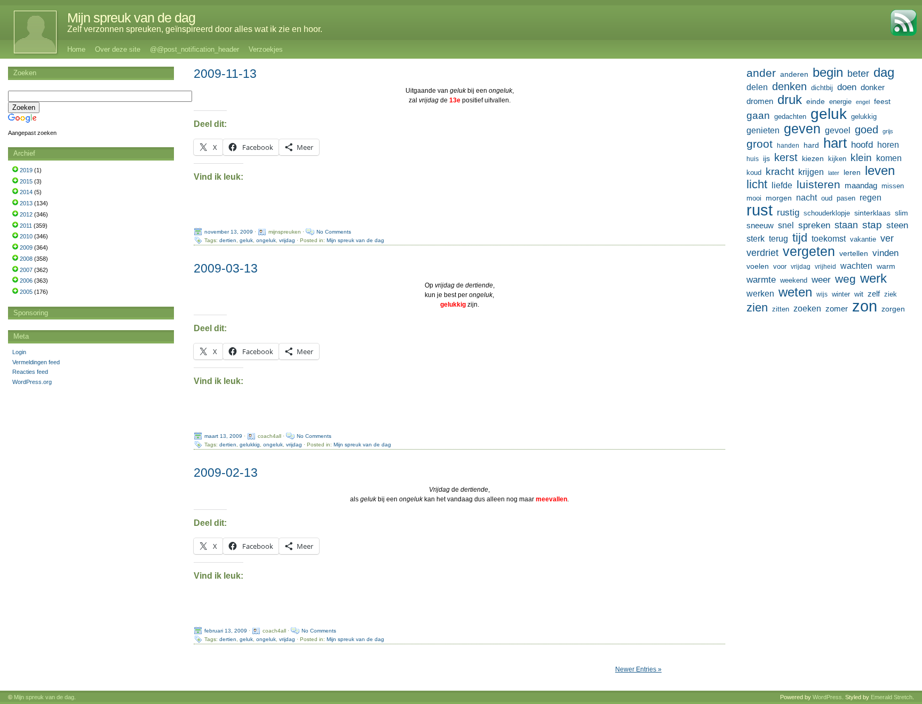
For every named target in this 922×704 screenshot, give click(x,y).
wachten (856, 265)
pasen (846, 198)
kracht (780, 171)
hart (835, 143)
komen (889, 158)
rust (759, 210)
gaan (758, 115)
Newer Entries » (638, 669)
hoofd (862, 145)
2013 (26, 203)
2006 (26, 280)
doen (846, 87)
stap (872, 224)
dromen (759, 101)
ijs (766, 158)
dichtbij (822, 88)
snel (786, 225)
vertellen (853, 253)
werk (873, 278)
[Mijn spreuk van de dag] (29, 32)
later (833, 173)
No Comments (333, 232)
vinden (885, 253)
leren (852, 172)
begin (828, 72)
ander (761, 73)
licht (756, 184)
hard (811, 145)
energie (840, 102)
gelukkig (250, 444)
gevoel (838, 130)
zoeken (807, 308)
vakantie (863, 239)
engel (863, 102)
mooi (753, 198)
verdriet (762, 252)
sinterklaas (872, 213)
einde (815, 101)
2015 (26, 181)
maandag (861, 185)
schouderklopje (827, 213)
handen (788, 145)
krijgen (811, 172)
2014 (26, 192)
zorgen (893, 309)
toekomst (829, 238)
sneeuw (760, 225)
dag (883, 72)
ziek (890, 294)
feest (882, 101)
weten (795, 292)
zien (757, 308)
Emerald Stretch (891, 697)
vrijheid (825, 266)
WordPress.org (32, 382)
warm (886, 266)
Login (19, 352)
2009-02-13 (226, 472)
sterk (755, 238)
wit (858, 294)
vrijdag (287, 240)
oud (826, 198)
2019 (26, 170)
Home (76, 49)
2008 (26, 258)
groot (759, 144)
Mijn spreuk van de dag (131, 17)
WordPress (827, 697)
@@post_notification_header (194, 49)
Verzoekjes (266, 49)
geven (802, 128)
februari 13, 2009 (225, 631)
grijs (888, 131)
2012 (26, 214)
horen (888, 144)
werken (760, 293)
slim (901, 213)
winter (841, 294)
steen (897, 225)
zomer (836, 308)
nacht (806, 197)
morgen (779, 198)
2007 (26, 270)
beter (858, 73)
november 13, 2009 (228, 232)
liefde (782, 185)
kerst (786, 157)
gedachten (790, 117)
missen (892, 186)
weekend (793, 280)
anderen (794, 74)
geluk (246, 240)
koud (753, 173)
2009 (26, 247)
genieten (763, 130)
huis (752, 159)
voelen (757, 266)
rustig (788, 212)
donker (873, 87)
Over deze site (117, 49)
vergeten (809, 251)
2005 (26, 292)
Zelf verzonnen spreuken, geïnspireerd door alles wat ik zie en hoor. (194, 29)
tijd (799, 238)
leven (880, 171)
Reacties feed (30, 372)
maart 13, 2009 (223, 436)
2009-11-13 (225, 74)
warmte (761, 279)
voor (779, 266)
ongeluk (266, 240)
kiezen (813, 158)
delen (757, 87)
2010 (26, 236)
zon (864, 306)
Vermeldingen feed (36, 362)
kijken (837, 159)
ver (887, 238)
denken (789, 86)
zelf (874, 293)
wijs (822, 294)
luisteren (818, 184)
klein (861, 157)
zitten (780, 309)
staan (846, 225)
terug (778, 238)
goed (866, 129)
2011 (26, 225)
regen (870, 197)
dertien (227, 240)
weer (821, 279)
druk (789, 100)
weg (845, 279)
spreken (814, 225)
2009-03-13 (226, 268)
